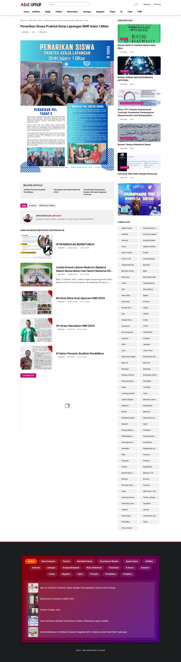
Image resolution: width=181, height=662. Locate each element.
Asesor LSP (126, 259)
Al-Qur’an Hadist (149, 234)
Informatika (72, 11)
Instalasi (146, 338)
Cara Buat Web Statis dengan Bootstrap (137, 174)
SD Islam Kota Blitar (129, 485)
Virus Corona (127, 528)
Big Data (146, 265)
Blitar (145, 271)
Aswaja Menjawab (150, 259)
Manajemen (147, 405)
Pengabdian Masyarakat (151, 448)
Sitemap (146, 4)
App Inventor (127, 252)
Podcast (146, 454)
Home (26, 11)
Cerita (124, 283)
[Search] (88, 4)
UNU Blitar (126, 522)
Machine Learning (150, 399)
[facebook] (147, 12)
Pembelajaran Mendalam (131, 103)
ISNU (124, 344)
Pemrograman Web (129, 442)
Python (124, 467)
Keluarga (125, 369)
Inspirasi (125, 338)
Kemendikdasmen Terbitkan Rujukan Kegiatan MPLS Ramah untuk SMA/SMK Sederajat (83, 632)
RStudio (125, 479)
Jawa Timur (148, 350)
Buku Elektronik (149, 277)
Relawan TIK (148, 473)
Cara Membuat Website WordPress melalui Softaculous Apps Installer (74, 621)
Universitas (126, 516)
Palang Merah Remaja (130, 430)
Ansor (124, 246)
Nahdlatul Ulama (128, 138)
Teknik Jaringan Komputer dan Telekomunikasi (151, 497)
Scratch (146, 479)
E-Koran (32, 205)
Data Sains (126, 295)
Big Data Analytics (129, 271)
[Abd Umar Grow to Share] (31, 5)
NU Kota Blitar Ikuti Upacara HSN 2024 (80, 298)
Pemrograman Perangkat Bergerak (151, 436)
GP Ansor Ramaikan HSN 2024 (75, 325)
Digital (145, 295)
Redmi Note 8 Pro (129, 473)
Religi (47, 11)
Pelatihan (146, 430)
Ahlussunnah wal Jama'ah (151, 228)
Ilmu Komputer (127, 332)
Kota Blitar (147, 381)
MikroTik (146, 412)
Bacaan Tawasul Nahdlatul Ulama (134, 144)
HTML (145, 326)
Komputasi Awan (150, 375)
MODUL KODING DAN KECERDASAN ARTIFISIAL (135, 79)
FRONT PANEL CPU (50, 610)
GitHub (146, 314)
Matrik (124, 412)
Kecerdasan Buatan (151, 357)
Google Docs (127, 320)
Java (123, 350)
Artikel (59, 11)
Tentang (157, 4)
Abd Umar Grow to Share (94, 650)
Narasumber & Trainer (151, 418)
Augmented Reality (129, 265)
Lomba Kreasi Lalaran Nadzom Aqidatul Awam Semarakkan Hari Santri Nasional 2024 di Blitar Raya (85, 269)
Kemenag (147, 369)
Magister (100, 11)
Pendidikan (147, 442)
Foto (123, 314)
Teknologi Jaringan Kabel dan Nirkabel (130, 503)
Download (126, 301)
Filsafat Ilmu (126, 308)
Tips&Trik (147, 503)
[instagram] (155, 12)
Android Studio (149, 240)
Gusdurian (126, 326)
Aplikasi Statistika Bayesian (151, 246)
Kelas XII (146, 363)
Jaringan (87, 11)
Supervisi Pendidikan (130, 497)
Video (112, 11)
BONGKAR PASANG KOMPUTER (57, 599)
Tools (129, 11)
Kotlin (124, 387)
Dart (123, 289)
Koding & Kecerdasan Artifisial (130, 375)
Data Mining (148, 289)
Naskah (125, 424)
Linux (145, 393)
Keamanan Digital (128, 357)
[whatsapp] (151, 12)
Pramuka (125, 461)
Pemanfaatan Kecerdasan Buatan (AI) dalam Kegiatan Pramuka (95, 192)
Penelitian (125, 448)
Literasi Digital (127, 399)
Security (146, 485)
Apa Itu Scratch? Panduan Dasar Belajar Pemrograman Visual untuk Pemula (77, 588)
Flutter (145, 308)
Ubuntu (146, 510)
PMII (123, 454)
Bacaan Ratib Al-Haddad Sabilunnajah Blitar (137, 47)
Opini (145, 424)
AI (121, 11)
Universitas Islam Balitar (151, 516)
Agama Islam (72, 248)
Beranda (23, 20)
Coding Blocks (149, 283)
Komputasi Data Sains (130, 381)
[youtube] (159, 12)
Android (125, 240)
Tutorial (124, 71)
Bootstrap (126, 277)
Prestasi (146, 461)
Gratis (145, 320)
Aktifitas (36, 11)
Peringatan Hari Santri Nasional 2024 (67, 191)
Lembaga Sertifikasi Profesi (130, 393)
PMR (140, 11)
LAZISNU (147, 387)
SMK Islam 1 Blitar (35, 20)
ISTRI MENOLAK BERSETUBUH (75, 244)
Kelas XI (125, 363)
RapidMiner (147, 467)
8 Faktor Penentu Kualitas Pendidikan (34, 191)
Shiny (124, 491)
